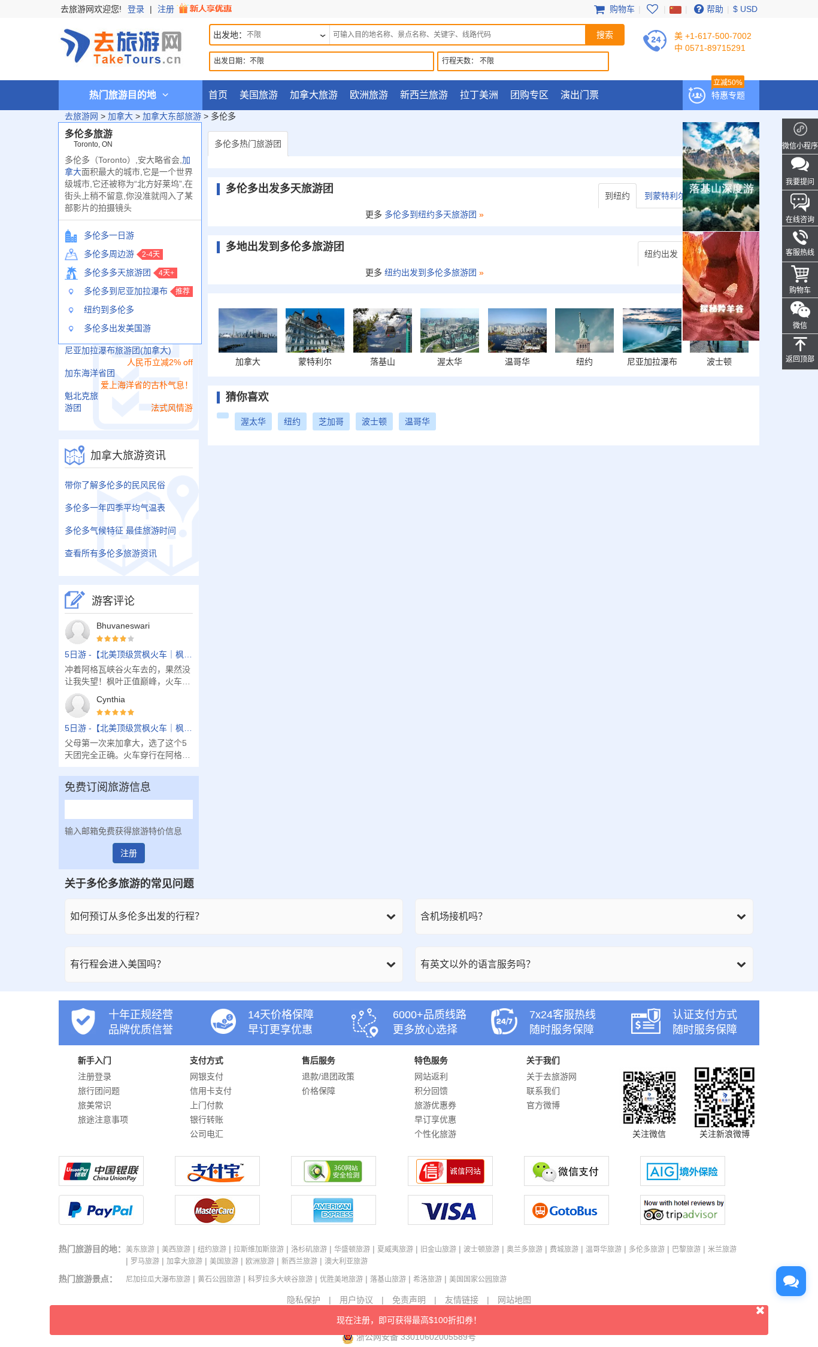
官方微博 (543, 1105)
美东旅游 (140, 1249)
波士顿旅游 (481, 1249)
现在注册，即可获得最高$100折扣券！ (409, 1320)
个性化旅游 (435, 1134)
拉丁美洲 (479, 95)
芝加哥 (331, 421)
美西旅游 (176, 1249)
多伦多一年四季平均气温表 (115, 507)
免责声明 (409, 1299)
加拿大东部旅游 (172, 116)
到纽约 (617, 196)
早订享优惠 (435, 1119)
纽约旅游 (212, 1249)
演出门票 (580, 95)
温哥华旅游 (604, 1249)
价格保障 (318, 1091)
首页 (218, 95)
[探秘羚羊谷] (721, 285)
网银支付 (206, 1076)
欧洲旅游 (369, 95)
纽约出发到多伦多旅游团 (430, 272)
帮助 (715, 9)
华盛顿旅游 (352, 1249)
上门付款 (206, 1105)
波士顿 (374, 421)
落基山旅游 (388, 1279)
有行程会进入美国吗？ (118, 964)
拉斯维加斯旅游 (259, 1249)
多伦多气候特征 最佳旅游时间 (120, 530)
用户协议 (356, 1299)
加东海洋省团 (90, 373)
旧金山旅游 (438, 1249)
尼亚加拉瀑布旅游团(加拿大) (118, 350)
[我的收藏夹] (652, 9)
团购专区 (529, 95)
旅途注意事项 (103, 1119)
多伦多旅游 (647, 1249)
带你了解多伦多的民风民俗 (115, 485)
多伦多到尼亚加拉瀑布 (126, 291)
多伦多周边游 (109, 254)
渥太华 (253, 421)
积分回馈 (431, 1091)
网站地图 (514, 1299)
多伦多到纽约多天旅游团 (430, 214)
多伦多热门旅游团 (247, 143)
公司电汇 (206, 1134)
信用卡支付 (211, 1091)
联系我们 (543, 1091)
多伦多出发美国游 (117, 328)
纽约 (292, 421)
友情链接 (461, 1299)
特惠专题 (728, 95)
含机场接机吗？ (453, 916)
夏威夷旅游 (395, 1249)
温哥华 (417, 421)
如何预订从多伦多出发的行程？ (137, 916)
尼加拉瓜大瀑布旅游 (158, 1279)
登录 (136, 9)
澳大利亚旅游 (346, 1261)
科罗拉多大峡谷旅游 (280, 1279)
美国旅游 (259, 95)
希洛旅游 (427, 1279)
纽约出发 (661, 254)
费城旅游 (564, 1249)
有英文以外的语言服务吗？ (477, 964)
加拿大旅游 (314, 95)
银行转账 (206, 1119)
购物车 (621, 9)
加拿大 (120, 116)
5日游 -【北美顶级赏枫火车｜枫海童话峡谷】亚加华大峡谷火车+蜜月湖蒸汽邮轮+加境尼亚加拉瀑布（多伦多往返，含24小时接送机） (129, 654)
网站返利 (431, 1076)
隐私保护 (303, 1299)
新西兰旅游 (424, 95)
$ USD (745, 9)
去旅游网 (81, 116)
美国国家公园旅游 (478, 1279)
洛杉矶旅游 (309, 1249)
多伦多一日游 (109, 235)
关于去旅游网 (551, 1076)
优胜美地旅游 (341, 1279)
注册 (167, 9)
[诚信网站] (450, 1183)
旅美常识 (94, 1105)
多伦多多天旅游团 (117, 272)
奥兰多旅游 (525, 1249)
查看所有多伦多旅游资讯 (111, 553)
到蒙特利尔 (665, 196)
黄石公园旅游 (219, 1279)
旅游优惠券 (435, 1105)
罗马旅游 (145, 1261)
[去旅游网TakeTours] (121, 45)
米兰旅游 (722, 1249)
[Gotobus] (566, 1222)
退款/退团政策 (328, 1076)
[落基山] (721, 176)
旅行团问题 (99, 1091)
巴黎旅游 (686, 1249)
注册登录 (94, 1076)
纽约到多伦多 (109, 309)
